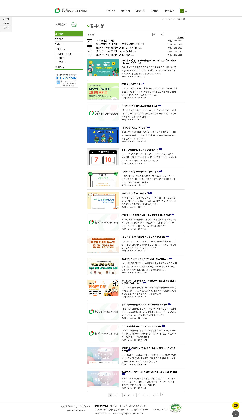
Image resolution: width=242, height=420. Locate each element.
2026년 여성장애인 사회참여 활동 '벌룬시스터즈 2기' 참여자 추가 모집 (149, 349)
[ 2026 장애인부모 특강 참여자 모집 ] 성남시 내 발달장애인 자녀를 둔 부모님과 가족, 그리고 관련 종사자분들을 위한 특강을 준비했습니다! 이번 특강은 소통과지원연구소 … (149, 91)
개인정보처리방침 (101, 406)
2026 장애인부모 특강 (131, 84)
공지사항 (59, 33)
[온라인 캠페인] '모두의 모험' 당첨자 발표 (139, 105)
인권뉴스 (59, 43)
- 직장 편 (61, 58)
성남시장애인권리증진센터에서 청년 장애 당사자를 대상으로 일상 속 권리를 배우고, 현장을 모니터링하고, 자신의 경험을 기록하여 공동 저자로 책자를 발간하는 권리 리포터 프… (149, 290)
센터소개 (169, 11)
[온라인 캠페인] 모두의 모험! (134, 127)
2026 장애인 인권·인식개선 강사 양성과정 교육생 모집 (145, 258)
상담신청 (125, 11)
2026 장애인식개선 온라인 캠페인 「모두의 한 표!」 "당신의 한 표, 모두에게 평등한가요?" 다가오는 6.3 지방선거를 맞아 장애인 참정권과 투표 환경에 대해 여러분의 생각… (149, 201)
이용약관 (113, 406)
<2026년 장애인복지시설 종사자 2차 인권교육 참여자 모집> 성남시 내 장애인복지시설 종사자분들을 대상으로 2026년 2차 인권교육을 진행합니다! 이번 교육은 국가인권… (149, 244)
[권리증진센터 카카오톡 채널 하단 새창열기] (235, 405)
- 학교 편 (61, 62)
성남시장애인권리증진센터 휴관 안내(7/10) (140, 149)
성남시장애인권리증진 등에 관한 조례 (133, 406)
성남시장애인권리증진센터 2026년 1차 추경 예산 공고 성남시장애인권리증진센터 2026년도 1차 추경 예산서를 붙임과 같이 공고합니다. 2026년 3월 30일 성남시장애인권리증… (149, 312)
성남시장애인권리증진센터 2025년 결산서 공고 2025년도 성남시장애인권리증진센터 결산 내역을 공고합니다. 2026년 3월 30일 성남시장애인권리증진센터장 (149, 334)
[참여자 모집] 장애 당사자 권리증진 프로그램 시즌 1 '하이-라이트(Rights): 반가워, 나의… (149, 61)
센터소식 (154, 11)
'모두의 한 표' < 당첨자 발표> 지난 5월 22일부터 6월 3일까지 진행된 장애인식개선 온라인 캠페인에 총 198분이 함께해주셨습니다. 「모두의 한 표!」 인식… (148, 179)
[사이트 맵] (185, 11)
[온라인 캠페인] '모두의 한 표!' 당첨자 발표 (140, 171)
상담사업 (6, 19)
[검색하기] (182, 11)
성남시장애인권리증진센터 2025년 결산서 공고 (142, 326)
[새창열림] (175, 405)
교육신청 (140, 11)
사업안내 (110, 11)
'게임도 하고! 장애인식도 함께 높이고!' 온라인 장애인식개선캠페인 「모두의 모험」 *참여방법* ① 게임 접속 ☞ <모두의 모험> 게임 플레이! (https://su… (149, 135)
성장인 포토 (60, 49)
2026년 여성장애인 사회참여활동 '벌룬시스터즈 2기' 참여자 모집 (149, 371)
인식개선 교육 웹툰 (63, 54)
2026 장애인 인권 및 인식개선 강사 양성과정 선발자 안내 (146, 215)
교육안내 (6, 23)
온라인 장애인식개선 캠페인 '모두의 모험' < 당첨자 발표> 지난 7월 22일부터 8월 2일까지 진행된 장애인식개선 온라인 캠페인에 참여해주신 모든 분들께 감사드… (149, 113)
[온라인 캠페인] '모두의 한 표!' (135, 193)
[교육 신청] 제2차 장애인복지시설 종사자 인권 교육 (143, 236)
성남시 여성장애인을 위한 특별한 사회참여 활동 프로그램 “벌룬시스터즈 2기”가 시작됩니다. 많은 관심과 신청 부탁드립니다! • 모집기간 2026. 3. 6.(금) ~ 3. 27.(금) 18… (148, 382)
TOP (236, 414)
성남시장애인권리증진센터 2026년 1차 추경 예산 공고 (145, 304)
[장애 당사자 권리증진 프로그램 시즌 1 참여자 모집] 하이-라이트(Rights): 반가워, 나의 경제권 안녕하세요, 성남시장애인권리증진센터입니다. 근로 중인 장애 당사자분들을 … (149, 70)
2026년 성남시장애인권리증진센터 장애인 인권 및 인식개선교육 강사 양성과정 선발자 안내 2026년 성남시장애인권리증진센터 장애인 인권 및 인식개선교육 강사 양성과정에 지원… (149, 222)
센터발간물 (60, 66)
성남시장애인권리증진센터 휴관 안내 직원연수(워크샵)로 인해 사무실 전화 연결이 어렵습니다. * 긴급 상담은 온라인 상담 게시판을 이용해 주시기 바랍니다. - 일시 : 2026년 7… (149, 157)
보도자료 (59, 38)
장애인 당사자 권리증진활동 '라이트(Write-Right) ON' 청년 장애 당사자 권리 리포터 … (149, 282)
